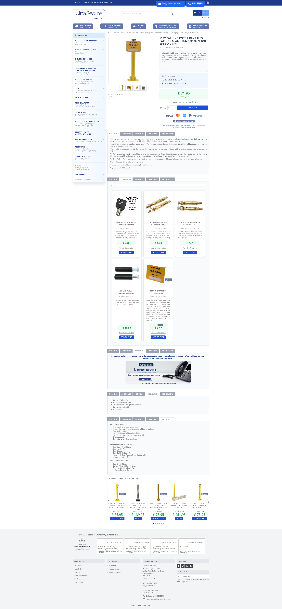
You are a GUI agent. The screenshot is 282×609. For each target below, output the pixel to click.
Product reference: (166, 47)
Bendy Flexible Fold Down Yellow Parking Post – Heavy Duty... (158, 506)
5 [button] (161, 523)
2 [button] (155, 523)
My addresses (114, 569)
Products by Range (83, 158)
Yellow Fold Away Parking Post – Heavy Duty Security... (179, 505)
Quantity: (163, 108)
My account (113, 561)
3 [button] (157, 523)
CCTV (84, 90)
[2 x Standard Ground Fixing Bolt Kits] (158, 205)
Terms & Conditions (81, 576)
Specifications (167, 134)
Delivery (77, 572)
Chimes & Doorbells (84, 61)
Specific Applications (88, 140)
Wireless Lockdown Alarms (87, 124)
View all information (126, 248)
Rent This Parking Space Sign (158, 292)
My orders (112, 566)
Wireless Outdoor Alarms (86, 42)
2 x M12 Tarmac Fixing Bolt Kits (126, 292)
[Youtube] (187, 566)
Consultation (78, 582)
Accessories (126, 134)
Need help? (139, 134)
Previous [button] (108, 502)
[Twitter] (183, 566)
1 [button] (153, 523)
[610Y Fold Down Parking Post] (143, 88)
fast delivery (193, 102)
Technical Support (83, 180)
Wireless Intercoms (84, 81)
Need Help (78, 569)
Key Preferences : (168, 76)
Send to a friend (117, 94)
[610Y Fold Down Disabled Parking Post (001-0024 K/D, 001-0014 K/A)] (199, 492)
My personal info (115, 572)
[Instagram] (191, 566)
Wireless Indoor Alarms (85, 52)
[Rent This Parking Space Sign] (130, 88)
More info (113, 134)
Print (112, 97)
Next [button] (208, 502)
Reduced (82, 167)
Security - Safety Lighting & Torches (83, 133)
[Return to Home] (108, 32)
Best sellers (78, 566)
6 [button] (163, 523)
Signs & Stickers (82, 97)
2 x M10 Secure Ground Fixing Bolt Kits (190, 223)
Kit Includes (152, 134)
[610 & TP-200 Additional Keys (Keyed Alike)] (126, 205)
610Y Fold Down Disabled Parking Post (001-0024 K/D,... (200, 505)
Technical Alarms (85, 105)
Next (148, 88)
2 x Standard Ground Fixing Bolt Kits (158, 223)
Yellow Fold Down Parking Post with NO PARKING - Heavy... (117, 505)
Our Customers (79, 579)
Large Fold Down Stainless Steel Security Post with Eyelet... (138, 506)
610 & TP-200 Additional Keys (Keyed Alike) (126, 223)
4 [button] (159, 523)
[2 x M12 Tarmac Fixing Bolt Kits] (126, 274)
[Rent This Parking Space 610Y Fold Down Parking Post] (122, 88)
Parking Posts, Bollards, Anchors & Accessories (85, 71)
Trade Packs (80, 174)
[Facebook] (178, 566)
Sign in (206, 18)
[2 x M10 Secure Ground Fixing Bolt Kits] (190, 205)
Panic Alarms (87, 114)
